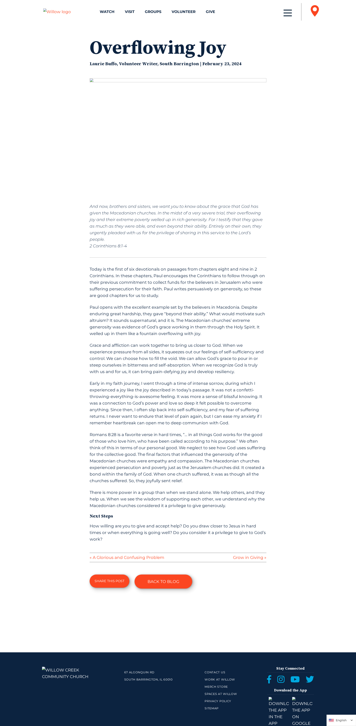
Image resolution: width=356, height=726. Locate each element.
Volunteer (184, 11)
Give (210, 11)
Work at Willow (220, 679)
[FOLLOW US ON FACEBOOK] (269, 679)
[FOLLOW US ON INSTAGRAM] (281, 679)
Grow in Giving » (249, 557)
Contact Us (215, 672)
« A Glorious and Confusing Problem (127, 557)
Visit (130, 11)
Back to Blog (163, 581)
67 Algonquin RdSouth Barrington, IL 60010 (148, 675)
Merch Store (216, 687)
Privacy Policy (218, 701)
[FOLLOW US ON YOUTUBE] (295, 679)
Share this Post (109, 581)
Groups (153, 11)
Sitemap (212, 708)
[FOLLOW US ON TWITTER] (310, 679)
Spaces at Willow (221, 694)
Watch (107, 11)
